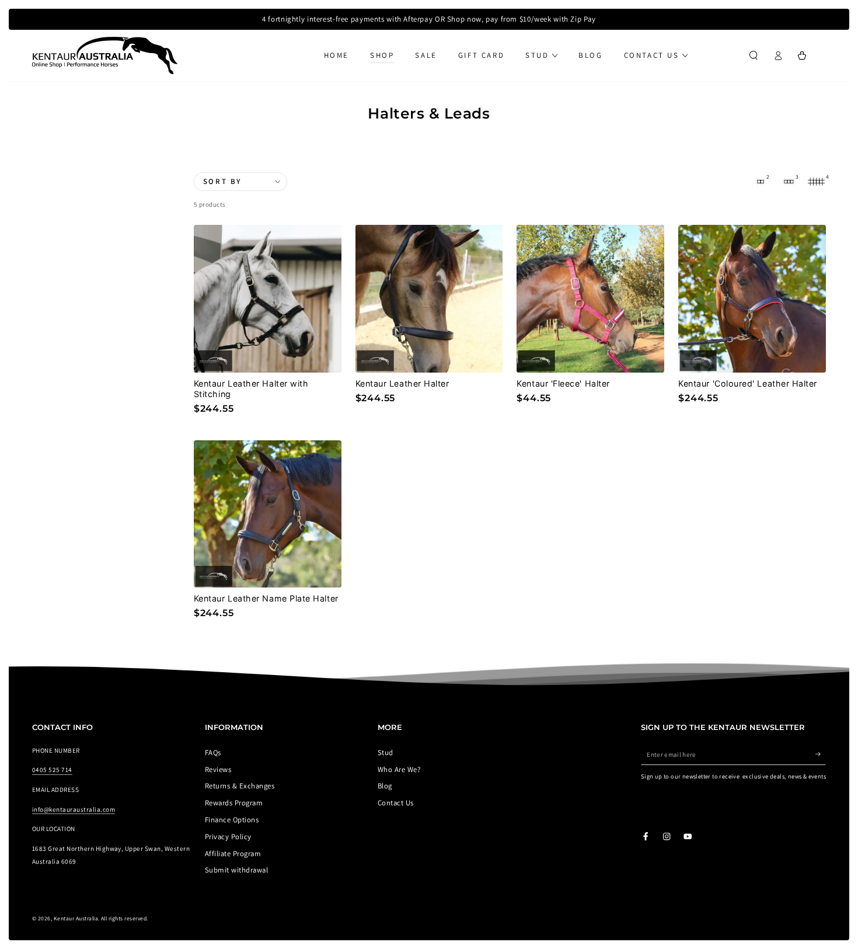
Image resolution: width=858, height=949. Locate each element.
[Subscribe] (820, 754)
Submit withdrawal (236, 870)
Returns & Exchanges (239, 786)
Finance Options (232, 820)
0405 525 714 (52, 770)
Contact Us (396, 803)
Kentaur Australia (76, 918)
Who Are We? (399, 769)
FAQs (213, 752)
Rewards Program (234, 803)
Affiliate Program (233, 853)
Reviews (218, 769)
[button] (753, 55)
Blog (385, 786)
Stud (385, 752)
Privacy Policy (228, 837)
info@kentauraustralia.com (73, 809)
